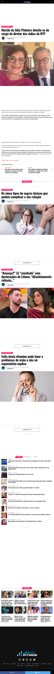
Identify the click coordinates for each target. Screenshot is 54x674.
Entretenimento (35, 663)
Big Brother (43, 663)
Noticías (23, 663)
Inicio (4, 663)
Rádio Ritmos (10, 201)
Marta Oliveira (10, 38)
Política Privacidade (29, 665)
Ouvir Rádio (13, 663)
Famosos (28, 663)
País (18, 663)
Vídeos (37, 665)
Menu (8, 663)
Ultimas (49, 663)
